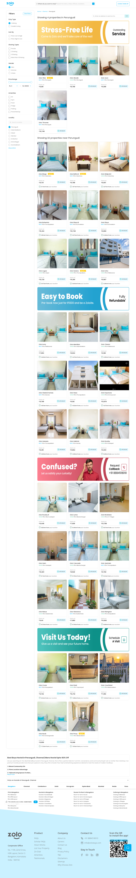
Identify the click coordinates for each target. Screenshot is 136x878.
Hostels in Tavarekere (45, 803)
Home (39, 11)
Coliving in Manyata (119, 806)
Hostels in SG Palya (44, 801)
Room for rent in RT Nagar (81, 799)
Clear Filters (27, 13)
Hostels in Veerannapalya (46, 806)
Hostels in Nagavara (45, 799)
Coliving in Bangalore (120, 792)
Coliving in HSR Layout (119, 799)
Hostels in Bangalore (46, 792)
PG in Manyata (12, 806)
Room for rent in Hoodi (80, 794)
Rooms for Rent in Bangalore (84, 792)
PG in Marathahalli (13, 808)
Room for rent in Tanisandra (82, 803)
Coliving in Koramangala (120, 803)
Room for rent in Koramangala (83, 797)
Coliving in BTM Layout (119, 797)
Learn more (27, 802)
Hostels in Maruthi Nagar (46, 797)
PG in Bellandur (12, 794)
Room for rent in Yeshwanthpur (83, 806)
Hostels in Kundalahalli (45, 794)
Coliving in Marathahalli (120, 808)
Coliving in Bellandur (119, 794)
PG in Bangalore (13, 792)
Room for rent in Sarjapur (81, 801)
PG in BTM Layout (12, 797)
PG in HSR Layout (12, 799)
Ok (35, 802)
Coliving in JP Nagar (119, 801)
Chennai (45, 11)
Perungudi (52, 11)
